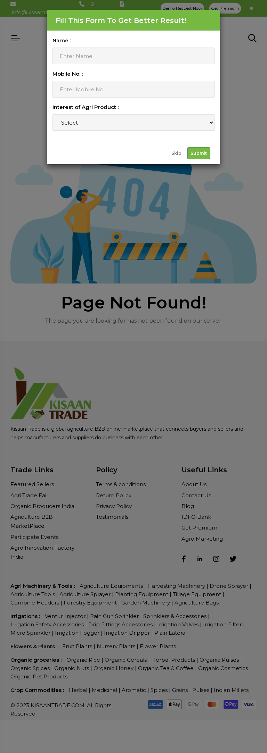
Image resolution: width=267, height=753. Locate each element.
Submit (199, 153)
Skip (176, 153)
